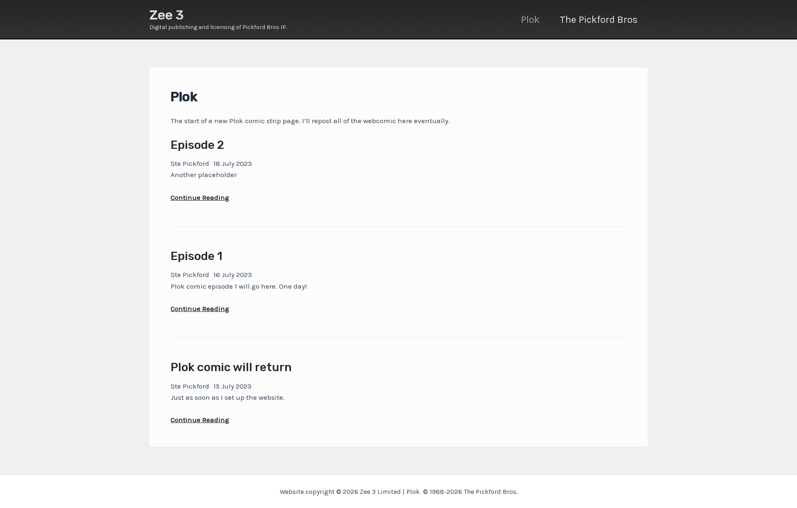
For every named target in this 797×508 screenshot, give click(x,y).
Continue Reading (200, 198)
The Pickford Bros (599, 19)
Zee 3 (166, 15)
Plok (530, 19)
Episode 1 (196, 256)
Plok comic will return (231, 367)
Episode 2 (197, 145)
